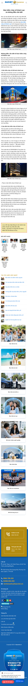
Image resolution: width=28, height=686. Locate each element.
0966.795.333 (8, 578)
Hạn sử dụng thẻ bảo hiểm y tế (13, 310)
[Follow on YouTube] (10, 600)
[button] (2, 3)
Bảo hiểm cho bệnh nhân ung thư (13, 277)
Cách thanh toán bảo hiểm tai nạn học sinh (4, 265)
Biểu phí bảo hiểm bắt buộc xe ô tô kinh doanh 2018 (23, 247)
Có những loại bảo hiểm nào (12, 301)
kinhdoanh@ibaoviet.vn (13, 584)
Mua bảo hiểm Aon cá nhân (12, 287)
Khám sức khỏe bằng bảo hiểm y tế (14, 315)
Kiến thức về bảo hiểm (11, 296)
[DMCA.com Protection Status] (7, 603)
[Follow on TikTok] (5, 600)
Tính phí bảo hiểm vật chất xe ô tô (14, 246)
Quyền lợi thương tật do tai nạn (13, 319)
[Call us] (7, 600)
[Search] (26, 2)
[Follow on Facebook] (2, 600)
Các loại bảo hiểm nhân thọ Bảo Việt (14, 282)
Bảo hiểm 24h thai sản (11, 305)
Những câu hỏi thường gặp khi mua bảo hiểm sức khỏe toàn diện (4, 248)
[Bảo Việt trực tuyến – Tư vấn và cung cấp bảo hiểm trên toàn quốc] (14, 3)
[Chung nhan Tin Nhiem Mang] (6, 608)
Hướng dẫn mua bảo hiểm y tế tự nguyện (15, 291)
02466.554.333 (8, 581)
